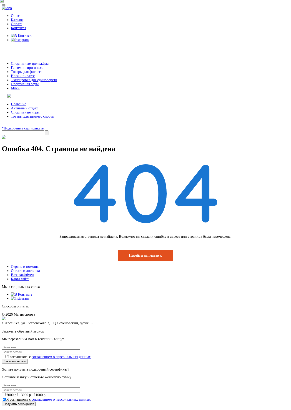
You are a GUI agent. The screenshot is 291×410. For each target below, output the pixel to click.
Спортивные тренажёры (30, 63)
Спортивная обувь (25, 84)
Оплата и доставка (25, 271)
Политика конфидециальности (23, 327)
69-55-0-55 (15, 48)
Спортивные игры (25, 112)
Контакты (18, 28)
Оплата (16, 24)
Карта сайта (20, 279)
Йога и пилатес (23, 76)
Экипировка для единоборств (34, 80)
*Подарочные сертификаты (23, 128)
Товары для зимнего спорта (32, 116)
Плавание (18, 104)
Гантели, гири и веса (27, 68)
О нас (15, 16)
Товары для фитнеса (26, 72)
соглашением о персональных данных (61, 357)
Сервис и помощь (24, 266)
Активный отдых (24, 108)
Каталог (17, 20)
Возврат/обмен (22, 275)
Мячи (15, 88)
